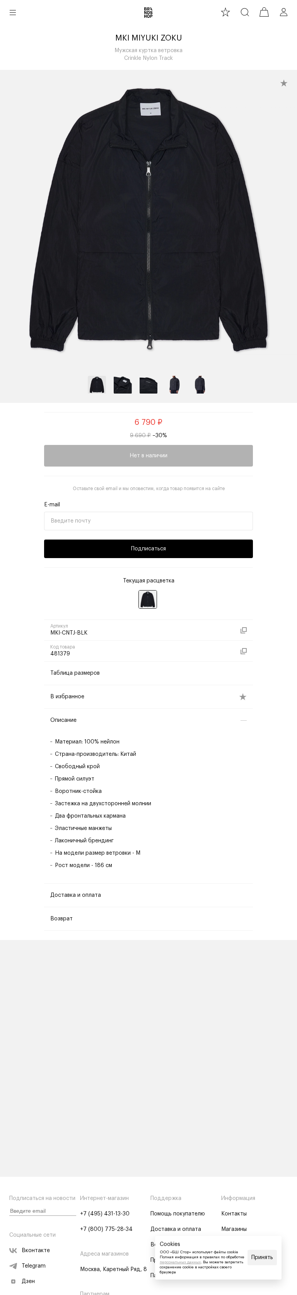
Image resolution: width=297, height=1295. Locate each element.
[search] (244, 12)
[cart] (264, 12)
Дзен (28, 1281)
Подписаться (148, 549)
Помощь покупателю (177, 1214)
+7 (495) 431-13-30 (105, 1214)
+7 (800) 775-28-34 (106, 1229)
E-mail (52, 504)
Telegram (34, 1266)
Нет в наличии (148, 455)
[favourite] (225, 12)
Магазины (234, 1229)
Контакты (234, 1214)
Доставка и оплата (175, 1229)
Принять (262, 1257)
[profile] (283, 12)
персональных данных (180, 1262)
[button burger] (12, 12)
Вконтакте (36, 1250)
